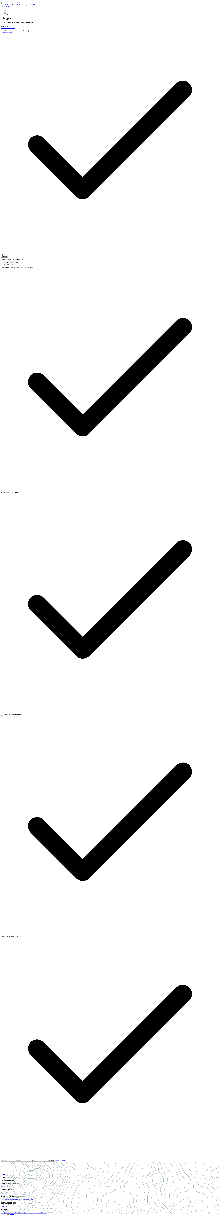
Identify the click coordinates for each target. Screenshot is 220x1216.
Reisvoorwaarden (5, 1199)
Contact (30, 5)
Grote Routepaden (34, 1213)
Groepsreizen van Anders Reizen (10, 492)
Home (5, 9)
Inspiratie (9, 5)
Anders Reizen (43, 1213)
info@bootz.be (6, 1186)
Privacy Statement (15, 1206)
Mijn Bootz (8, 11)
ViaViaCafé (7, 1213)
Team (2, 1193)
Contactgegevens (5, 1206)
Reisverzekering (28, 1199)
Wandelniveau (38, 1193)
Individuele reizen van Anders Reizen (11, 714)
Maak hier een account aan (8, 28)
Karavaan (12, 1213)
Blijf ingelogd (4, 255)
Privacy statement (60, 1160)
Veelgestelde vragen (22, 5)
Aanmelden (4, 256)
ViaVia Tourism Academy (22, 1213)
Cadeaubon (21, 1199)
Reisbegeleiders (46, 1193)
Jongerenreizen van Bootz (8, 1159)
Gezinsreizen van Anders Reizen (9, 936)
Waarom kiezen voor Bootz (26, 1193)
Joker (2, 1213)
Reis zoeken (4, 5)
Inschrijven (51, 1160)
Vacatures (52, 1193)
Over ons (14, 5)
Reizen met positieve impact (11, 1193)
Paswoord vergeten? (6, 32)
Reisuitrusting (14, 1199)
